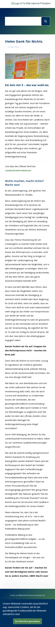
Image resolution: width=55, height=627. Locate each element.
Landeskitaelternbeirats (18, 170)
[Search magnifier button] (45, 21)
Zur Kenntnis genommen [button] (27, 621)
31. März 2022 (13, 47)
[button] (5, 4)
